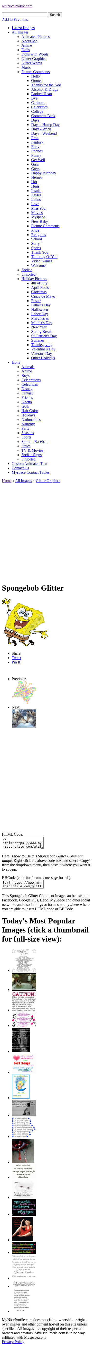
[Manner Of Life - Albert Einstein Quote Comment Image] (24, 1177)
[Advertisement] (47, 530)
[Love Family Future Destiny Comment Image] (24, 1137)
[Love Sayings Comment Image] (24, 970)
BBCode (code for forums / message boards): (36, 878)
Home (6, 481)
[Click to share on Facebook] (25, 622)
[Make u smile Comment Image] (24, 1286)
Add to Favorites (15, 19)
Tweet (16, 658)
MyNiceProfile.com (17, 6)
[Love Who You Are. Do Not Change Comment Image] (24, 1072)
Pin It (16, 662)
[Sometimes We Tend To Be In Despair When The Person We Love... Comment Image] (24, 1025)
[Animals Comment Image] (24, 726)
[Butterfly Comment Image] (24, 703)
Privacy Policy (13, 1342)
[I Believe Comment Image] (24, 1197)
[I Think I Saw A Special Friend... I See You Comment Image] (20, 1098)
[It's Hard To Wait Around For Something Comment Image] (24, 1115)
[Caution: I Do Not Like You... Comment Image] (24, 1010)
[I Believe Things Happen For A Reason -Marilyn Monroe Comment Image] (21, 1051)
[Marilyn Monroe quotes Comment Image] (22, 1240)
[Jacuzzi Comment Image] (24, 990)
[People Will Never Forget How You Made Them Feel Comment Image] (24, 1252)
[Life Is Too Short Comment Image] (21, 1311)
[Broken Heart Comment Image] (23, 1162)
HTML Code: (12, 834)
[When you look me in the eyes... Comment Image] (24, 1278)
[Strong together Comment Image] (24, 1214)
